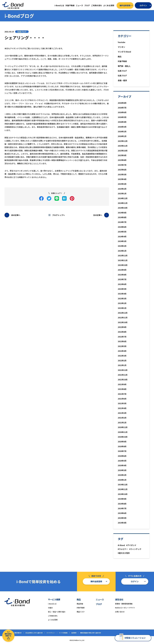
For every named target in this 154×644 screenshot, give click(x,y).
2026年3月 (122, 126)
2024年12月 (123, 198)
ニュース (100, 599)
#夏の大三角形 (124, 553)
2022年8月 (122, 331)
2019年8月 (122, 503)
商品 (119, 56)
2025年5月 (122, 174)
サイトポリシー (51, 633)
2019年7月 (122, 508)
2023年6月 (122, 284)
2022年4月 (122, 351)
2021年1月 (122, 422)
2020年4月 (122, 465)
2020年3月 (122, 470)
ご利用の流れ (52, 616)
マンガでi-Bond (124, 51)
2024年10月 (123, 207)
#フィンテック (135, 549)
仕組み (50, 608)
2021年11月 (123, 374)
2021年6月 (122, 398)
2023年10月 (123, 265)
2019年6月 (122, 513)
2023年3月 (122, 298)
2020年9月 (122, 441)
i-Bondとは (52, 604)
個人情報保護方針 (17, 633)
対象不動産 (122, 61)
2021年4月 (122, 408)
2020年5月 (122, 460)
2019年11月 (123, 489)
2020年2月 (122, 475)
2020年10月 (123, 436)
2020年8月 (122, 446)
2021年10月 (123, 379)
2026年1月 (122, 136)
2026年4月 (122, 122)
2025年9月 (122, 155)
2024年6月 (122, 227)
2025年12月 (123, 141)
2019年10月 (123, 494)
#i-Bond (121, 545)
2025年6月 (122, 169)
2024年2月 (122, 246)
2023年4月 (122, 293)
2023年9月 (122, 269)
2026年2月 (122, 131)
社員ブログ (122, 70)
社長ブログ (122, 75)
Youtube (121, 42)
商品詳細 (80, 604)
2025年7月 (122, 165)
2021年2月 (122, 417)
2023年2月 (122, 303)
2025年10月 (123, 150)
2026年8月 (122, 103)
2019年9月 (122, 498)
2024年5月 (122, 231)
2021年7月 (122, 394)
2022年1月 (122, 365)
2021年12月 (123, 370)
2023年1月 (122, 308)
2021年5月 (122, 403)
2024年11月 (123, 203)
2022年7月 (122, 336)
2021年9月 (122, 384)
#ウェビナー (123, 549)
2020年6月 (122, 456)
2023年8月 (122, 274)
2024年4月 (122, 236)
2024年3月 (122, 241)
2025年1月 (122, 193)
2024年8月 (122, 217)
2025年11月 (123, 145)
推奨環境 (73, 633)
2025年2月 (122, 188)
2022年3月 (122, 355)
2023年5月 (122, 289)
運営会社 (119, 599)
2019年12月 (123, 484)
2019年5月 (122, 518)
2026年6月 (122, 112)
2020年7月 (122, 451)
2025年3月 (122, 184)
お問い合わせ (120, 612)
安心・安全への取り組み (56, 612)
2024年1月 (122, 250)
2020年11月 (123, 432)
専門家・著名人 (124, 66)
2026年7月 (122, 107)
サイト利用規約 (63, 633)
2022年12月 (123, 312)
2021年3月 (122, 413)
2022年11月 (123, 317)
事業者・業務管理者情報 (123, 604)
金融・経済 (122, 80)
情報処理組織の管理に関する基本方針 (90, 633)
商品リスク (81, 612)
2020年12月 (123, 427)
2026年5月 (122, 117)
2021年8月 (122, 389)
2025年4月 (122, 179)
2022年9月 (122, 327)
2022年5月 (122, 346)
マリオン (121, 47)
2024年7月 (122, 222)
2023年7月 (122, 279)
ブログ (99, 604)
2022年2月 (122, 360)
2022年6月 (122, 341)
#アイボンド (131, 545)
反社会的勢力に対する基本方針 (34, 633)
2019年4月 (122, 522)
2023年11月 (123, 260)
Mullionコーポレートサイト (125, 608)
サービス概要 (54, 599)
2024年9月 (122, 212)
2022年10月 (123, 322)
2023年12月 (123, 255)
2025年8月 (122, 160)
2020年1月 (122, 479)
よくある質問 (52, 620)
